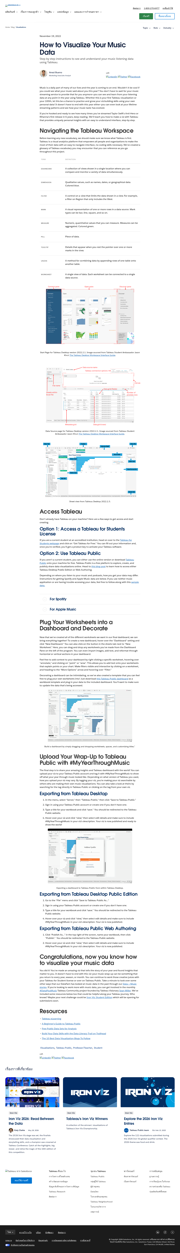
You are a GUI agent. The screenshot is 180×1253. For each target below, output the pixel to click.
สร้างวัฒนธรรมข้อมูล (58, 1181)
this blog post (98, 566)
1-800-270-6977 (151, 8)
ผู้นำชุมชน (95, 1186)
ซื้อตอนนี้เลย (164, 16)
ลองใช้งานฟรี (21, 1180)
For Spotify (58, 599)
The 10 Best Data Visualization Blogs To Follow (66, 1038)
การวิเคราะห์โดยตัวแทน (59, 1176)
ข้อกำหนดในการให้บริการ (25, 1240)
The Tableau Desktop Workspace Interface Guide (92, 355)
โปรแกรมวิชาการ (98, 1206)
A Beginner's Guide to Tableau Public (61, 1023)
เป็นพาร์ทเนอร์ (130, 1181)
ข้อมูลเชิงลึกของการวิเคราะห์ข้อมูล (64, 1186)
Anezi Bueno (55, 72)
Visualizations (21, 27)
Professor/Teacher (82, 1047)
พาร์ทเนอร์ (129, 1171)
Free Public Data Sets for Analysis (59, 1028)
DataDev (94, 1191)
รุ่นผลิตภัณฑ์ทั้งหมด (157, 1191)
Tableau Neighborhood (101, 1201)
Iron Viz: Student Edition (99, 997)
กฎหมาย (8, 1240)
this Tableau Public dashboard (112, 678)
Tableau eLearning (51, 1018)
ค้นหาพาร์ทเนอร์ (131, 1176)
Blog (12, 27)
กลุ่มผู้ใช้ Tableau (98, 1181)
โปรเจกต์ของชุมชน (99, 1196)
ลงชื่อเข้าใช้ (168, 8)
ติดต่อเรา (137, 8)
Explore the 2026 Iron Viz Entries (143, 1121)
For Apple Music (63, 609)
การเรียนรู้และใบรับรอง (159, 1181)
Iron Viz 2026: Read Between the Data (31, 1121)
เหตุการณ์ (95, 1212)
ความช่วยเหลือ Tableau (159, 1186)
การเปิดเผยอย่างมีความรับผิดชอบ (64, 1240)
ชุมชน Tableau (98, 1171)
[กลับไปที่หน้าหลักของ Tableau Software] (15, 4)
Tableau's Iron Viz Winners (87, 1119)
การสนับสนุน (155, 1171)
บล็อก (38, 1232)
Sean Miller (125, 990)
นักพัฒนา (49, 1232)
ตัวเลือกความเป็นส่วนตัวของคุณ (22, 1245)
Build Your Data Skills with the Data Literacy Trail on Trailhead (74, 1033)
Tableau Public (63, 1047)
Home (7, 27)
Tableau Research (57, 1191)
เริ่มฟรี (146, 16)
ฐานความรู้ (154, 1176)
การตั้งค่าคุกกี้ (85, 1240)
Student (98, 1047)
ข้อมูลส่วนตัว (43, 1240)
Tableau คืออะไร (57, 1171)
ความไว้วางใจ (25, 1232)
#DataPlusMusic (48, 990)
